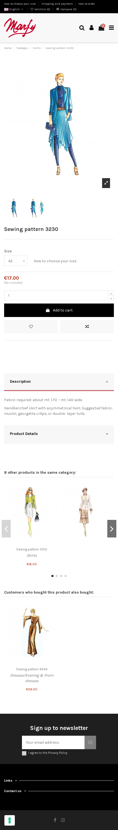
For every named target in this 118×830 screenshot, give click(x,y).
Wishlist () (42, 9)
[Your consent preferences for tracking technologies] (9, 820)
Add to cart (63, 310)
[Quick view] (53, 507)
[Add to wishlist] (31, 326)
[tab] (59, 382)
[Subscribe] (90, 742)
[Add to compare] (87, 326)
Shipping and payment (57, 3)
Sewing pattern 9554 (31, 669)
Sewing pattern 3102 (31, 549)
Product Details (24, 433)
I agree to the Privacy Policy (47, 753)
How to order (86, 3)
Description (20, 381)
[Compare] (53, 497)
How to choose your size (20, 3)
